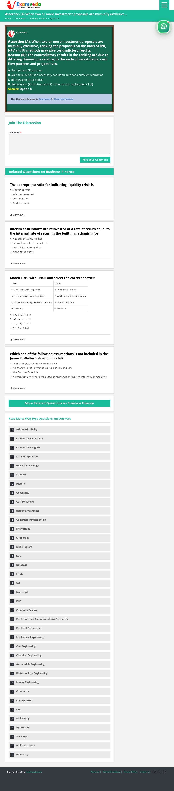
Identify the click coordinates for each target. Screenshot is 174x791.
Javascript (21, 592)
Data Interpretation (26, 456)
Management (23, 700)
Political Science (24, 745)
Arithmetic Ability (25, 429)
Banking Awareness (26, 510)
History (19, 483)
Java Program (23, 546)
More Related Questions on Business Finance (59, 403)
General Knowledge (26, 465)
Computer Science (26, 610)
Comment (15, 132)
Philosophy (21, 718)
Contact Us (145, 771)
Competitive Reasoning (29, 438)
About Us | (96, 771)
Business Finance (63, 99)
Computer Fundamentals (30, 519)
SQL (17, 555)
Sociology (21, 736)
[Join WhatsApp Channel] (163, 26)
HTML (18, 573)
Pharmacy (21, 754)
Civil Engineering (25, 646)
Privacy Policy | (131, 771)
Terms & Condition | (112, 771)
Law (17, 709)
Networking (22, 528)
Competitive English (27, 447)
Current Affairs (24, 501)
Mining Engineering (26, 682)
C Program (21, 537)
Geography (21, 492)
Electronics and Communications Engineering (41, 619)
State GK (20, 474)
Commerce (45, 99)
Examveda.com (33, 771)
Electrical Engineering (27, 628)
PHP (17, 601)
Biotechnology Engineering (31, 673)
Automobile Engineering (29, 664)
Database (20, 564)
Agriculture (21, 727)
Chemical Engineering (27, 655)
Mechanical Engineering (29, 637)
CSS (17, 583)
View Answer (19, 214)
